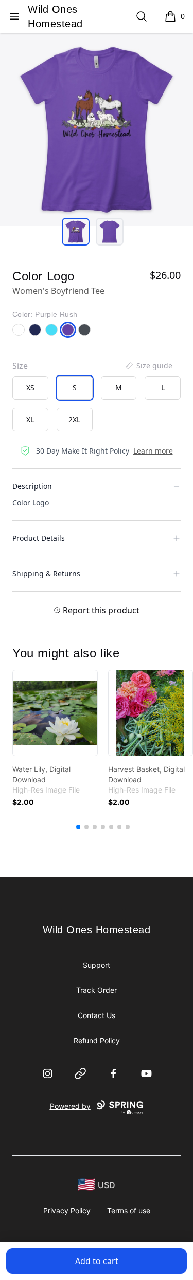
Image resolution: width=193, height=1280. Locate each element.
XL (30, 419)
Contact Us (96, 1015)
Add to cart (96, 1261)
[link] (55, 713)
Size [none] (20, 365)
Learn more (153, 451)
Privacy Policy (67, 1210)
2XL (74, 419)
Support (96, 965)
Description (32, 486)
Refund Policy (97, 1040)
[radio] (30, 388)
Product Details (38, 538)
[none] (148, 366)
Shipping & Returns (46, 573)
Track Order (96, 990)
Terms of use (128, 1210)
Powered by (70, 1106)
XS (30, 387)
